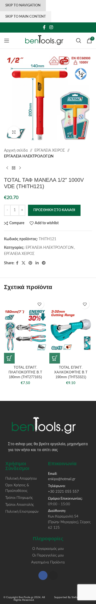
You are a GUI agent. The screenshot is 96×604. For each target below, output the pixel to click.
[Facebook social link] (44, 27)
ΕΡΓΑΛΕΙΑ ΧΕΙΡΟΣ (49, 150)
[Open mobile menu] (6, 40)
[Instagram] (53, 575)
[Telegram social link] (43, 263)
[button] (9, 358)
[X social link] (23, 263)
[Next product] (20, 168)
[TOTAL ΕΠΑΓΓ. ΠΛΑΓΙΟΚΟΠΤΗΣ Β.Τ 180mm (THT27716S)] (25, 330)
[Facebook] (42, 575)
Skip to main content (25, 16)
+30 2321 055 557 (63, 492)
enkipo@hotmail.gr (61, 479)
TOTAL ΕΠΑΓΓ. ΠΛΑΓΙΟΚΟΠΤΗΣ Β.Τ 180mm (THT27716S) (25, 372)
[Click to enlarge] (14, 132)
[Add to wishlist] (39, 304)
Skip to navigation (23, 5)
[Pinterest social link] (30, 263)
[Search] (78, 40)
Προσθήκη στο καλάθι (54, 210)
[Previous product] (7, 168)
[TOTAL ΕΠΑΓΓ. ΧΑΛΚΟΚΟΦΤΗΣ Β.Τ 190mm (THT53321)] (70, 330)
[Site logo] (47, 40)
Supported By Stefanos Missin (72, 597)
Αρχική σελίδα (16, 150)
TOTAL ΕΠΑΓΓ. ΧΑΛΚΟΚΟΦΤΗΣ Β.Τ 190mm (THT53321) (70, 372)
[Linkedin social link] (37, 263)
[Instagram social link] (51, 27)
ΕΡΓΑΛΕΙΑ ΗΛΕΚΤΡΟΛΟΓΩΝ (29, 156)
